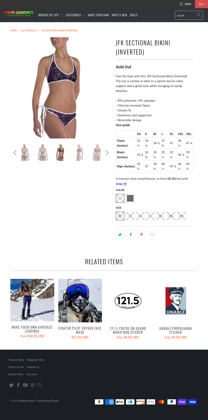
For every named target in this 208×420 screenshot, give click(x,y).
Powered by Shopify (47, 400)
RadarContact (27, 400)
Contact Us (33, 367)
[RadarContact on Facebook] (18, 385)
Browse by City (48, 15)
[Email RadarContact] (40, 385)
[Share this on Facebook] (131, 234)
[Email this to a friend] (152, 234)
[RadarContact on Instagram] (32, 385)
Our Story (31, 374)
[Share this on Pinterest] (141, 234)
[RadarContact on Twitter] (11, 385)
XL (160, 215)
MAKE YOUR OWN (98, 15)
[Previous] (15, 88)
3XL (181, 215)
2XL (171, 215)
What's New (119, 15)
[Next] (106, 88)
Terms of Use (16, 367)
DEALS (134, 15)
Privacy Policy (16, 359)
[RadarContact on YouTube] (26, 385)
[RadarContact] (18, 13)
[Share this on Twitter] (120, 234)
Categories (74, 15)
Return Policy (15, 374)
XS (120, 215)
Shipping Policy (35, 359)
